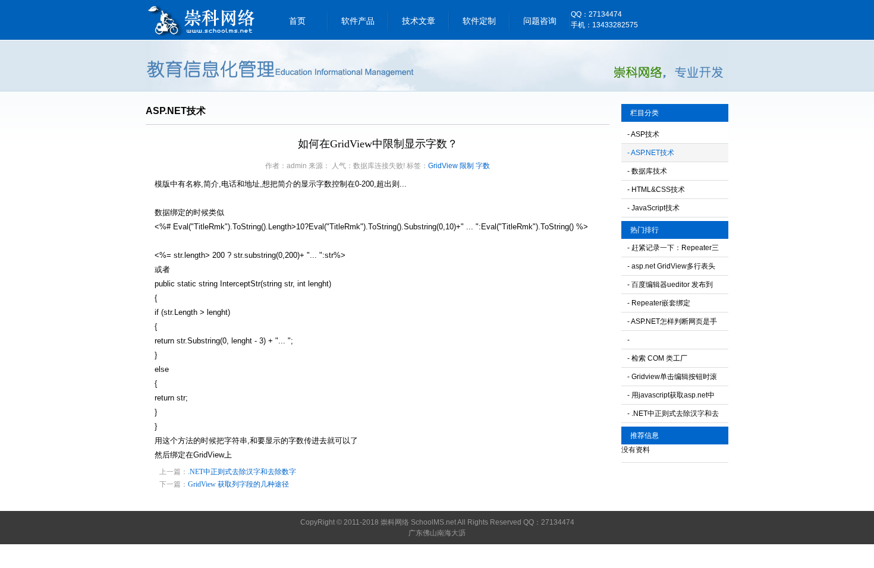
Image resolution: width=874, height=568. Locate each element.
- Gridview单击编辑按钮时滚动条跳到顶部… (672, 379)
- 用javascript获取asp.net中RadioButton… (671, 397)
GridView (443, 166)
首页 (297, 21)
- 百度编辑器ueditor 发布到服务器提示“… (670, 287)
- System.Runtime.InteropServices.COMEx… (677, 342)
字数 (483, 166)
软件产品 (358, 21)
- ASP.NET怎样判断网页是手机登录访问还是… (672, 323)
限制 (467, 166)
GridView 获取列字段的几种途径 (238, 484)
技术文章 (418, 21)
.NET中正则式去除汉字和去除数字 (242, 472)
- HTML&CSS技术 (656, 189)
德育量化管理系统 (202, 20)
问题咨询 (540, 21)
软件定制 (479, 21)
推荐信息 (644, 435)
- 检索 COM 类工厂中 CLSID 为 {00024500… (669, 360)
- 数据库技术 (647, 171)
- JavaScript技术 (653, 208)
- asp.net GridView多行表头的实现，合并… (671, 268)
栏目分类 (644, 113)
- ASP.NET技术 (650, 153)
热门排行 (644, 230)
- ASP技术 (643, 134)
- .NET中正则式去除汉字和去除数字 (673, 415)
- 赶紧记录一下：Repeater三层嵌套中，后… (673, 250)
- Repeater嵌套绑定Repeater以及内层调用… (667, 305)
